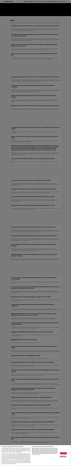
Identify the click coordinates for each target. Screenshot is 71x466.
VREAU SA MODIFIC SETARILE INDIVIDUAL (63, 456)
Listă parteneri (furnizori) (36, 454)
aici (9, 459)
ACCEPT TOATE (63, 453)
